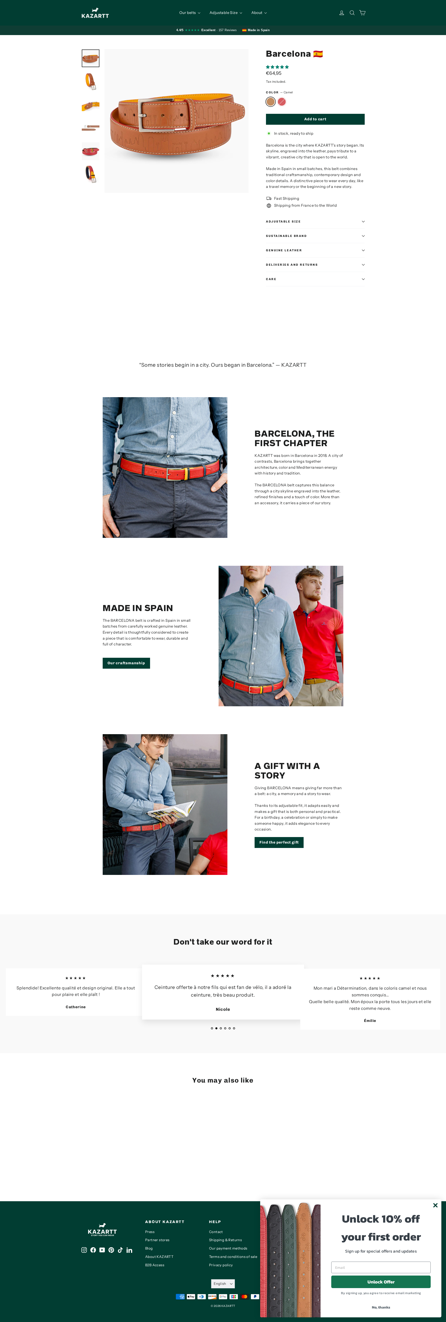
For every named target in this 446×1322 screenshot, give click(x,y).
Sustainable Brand (286, 236)
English (220, 1284)
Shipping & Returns (225, 1240)
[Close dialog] (435, 1205)
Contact (216, 1232)
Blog (149, 1248)
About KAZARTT (159, 1257)
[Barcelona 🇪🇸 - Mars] (90, 1167)
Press (149, 1232)
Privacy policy (221, 1265)
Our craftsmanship (126, 663)
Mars (281, 101)
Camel (270, 101)
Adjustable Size (224, 12)
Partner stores (157, 1240)
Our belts (188, 12)
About (257, 12)
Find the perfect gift (279, 842)
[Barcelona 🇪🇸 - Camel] (84, 1167)
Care (271, 279)
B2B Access (154, 1265)
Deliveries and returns (292, 264)
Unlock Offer (381, 1281)
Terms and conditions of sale (233, 1257)
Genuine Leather (284, 250)
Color (279, 92)
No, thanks (381, 1307)
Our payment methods (228, 1248)
